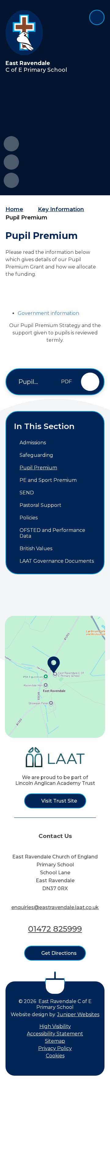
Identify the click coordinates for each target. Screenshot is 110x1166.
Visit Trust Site (59, 801)
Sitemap (55, 1041)
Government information (48, 313)
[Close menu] (97, 17)
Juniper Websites (78, 1014)
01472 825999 (55, 929)
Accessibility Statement (55, 1034)
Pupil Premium (26, 217)
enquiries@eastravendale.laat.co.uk (55, 907)
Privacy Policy (55, 1048)
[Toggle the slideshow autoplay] (11, 180)
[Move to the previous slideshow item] (11, 143)
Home (14, 209)
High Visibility (55, 1026)
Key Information (61, 209)
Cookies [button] (55, 1056)
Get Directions (59, 953)
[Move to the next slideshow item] (11, 162)
